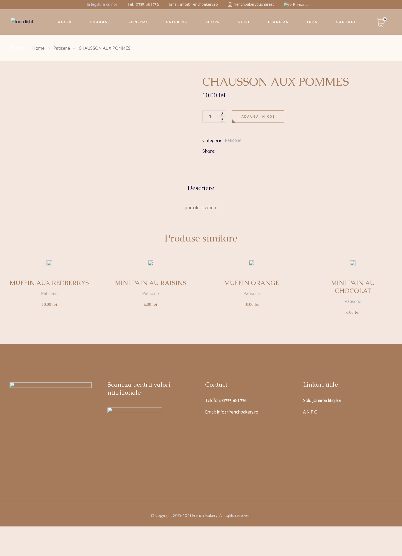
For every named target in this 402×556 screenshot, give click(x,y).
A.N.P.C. (310, 412)
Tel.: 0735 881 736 (143, 4)
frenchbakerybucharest (254, 4)
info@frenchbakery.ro (237, 412)
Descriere (201, 188)
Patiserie (233, 140)
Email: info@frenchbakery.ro (193, 4)
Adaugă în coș (258, 116)
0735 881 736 (234, 400)
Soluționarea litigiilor (322, 400)
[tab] (201, 190)
